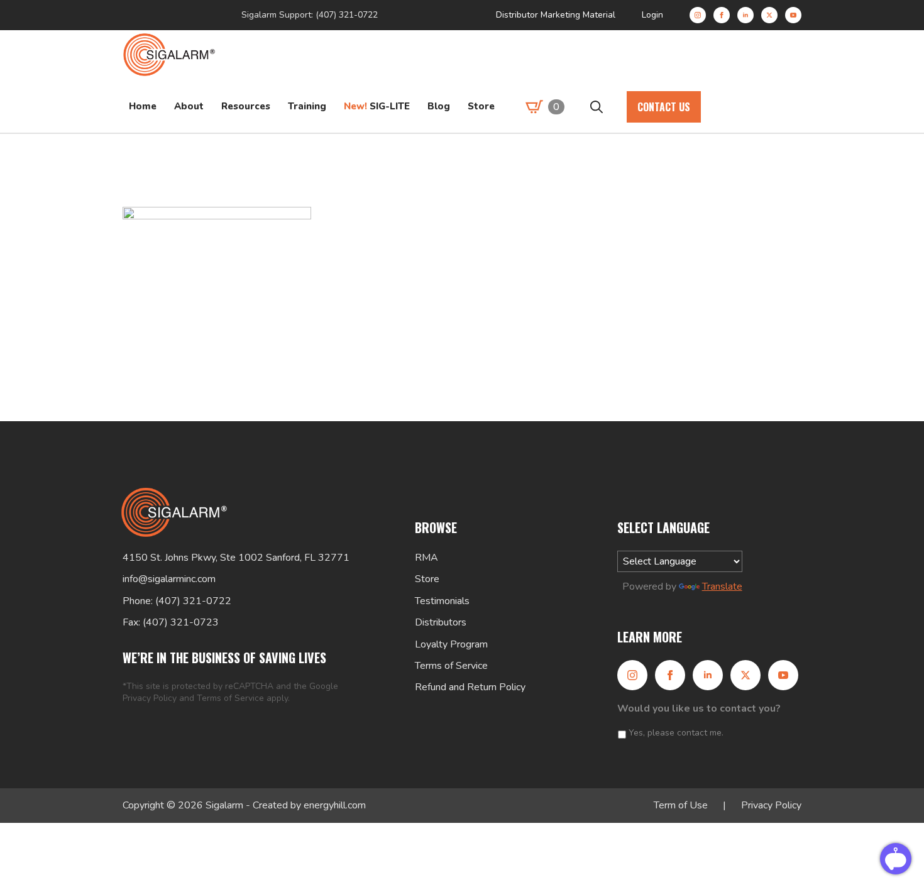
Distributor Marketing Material (555, 15)
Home (143, 106)
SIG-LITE (377, 106)
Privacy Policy (150, 698)
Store (481, 106)
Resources (245, 106)
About (189, 106)
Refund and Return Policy (470, 687)
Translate (722, 586)
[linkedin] (745, 15)
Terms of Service (230, 698)
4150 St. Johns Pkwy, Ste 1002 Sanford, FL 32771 (236, 558)
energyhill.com (335, 805)
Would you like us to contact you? (699, 708)
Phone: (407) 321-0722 (177, 601)
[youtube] (793, 15)
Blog (438, 106)
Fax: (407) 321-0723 (171, 622)
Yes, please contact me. (676, 733)
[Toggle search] (596, 107)
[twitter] (769, 15)
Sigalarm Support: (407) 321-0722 (309, 15)
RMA (426, 558)
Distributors (440, 622)
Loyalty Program (451, 644)
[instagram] (698, 15)
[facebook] (721, 15)
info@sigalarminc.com (169, 579)
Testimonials (442, 601)
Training (307, 106)
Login (652, 15)
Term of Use (681, 805)
